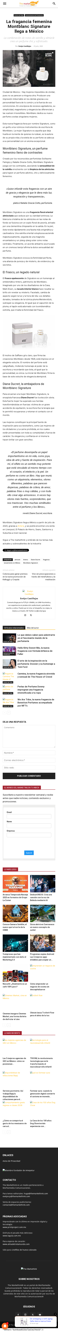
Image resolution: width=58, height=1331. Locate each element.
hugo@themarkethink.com (36, 1193)
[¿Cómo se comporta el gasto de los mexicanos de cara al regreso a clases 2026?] (15, 1109)
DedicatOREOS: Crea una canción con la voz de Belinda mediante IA (41, 897)
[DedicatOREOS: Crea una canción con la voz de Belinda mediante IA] (42, 883)
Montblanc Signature (30, 563)
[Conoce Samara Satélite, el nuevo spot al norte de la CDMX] (15, 913)
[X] (32, 615)
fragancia (46, 560)
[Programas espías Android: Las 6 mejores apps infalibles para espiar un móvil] (42, 943)
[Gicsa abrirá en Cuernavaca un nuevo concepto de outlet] (42, 913)
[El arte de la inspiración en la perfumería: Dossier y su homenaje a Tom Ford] (9, 664)
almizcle (17, 560)
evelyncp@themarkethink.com (16, 1196)
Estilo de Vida (18, 15)
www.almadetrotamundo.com (16, 1244)
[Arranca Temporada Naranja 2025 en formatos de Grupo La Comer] (15, 883)
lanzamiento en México (12, 563)
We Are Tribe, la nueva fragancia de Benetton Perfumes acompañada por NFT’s (36, 702)
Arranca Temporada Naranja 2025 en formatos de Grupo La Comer (15, 897)
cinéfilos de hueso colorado (24, 1249)
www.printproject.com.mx (14, 1227)
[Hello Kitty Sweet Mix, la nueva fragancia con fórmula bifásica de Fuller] (9, 651)
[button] (4, 3)
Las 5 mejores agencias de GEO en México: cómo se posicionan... (14, 1061)
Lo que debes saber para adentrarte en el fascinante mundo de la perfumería (36, 638)
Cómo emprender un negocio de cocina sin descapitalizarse (39, 987)
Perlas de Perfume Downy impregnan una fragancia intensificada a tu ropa (31, 689)
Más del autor (33, 628)
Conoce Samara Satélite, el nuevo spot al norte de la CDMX (15, 927)
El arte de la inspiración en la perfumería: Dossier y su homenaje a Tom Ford (36, 663)
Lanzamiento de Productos (34, 15)
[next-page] (8, 712)
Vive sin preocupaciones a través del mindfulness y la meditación (43, 577)
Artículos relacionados (14, 628)
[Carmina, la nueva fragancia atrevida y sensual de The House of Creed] (9, 677)
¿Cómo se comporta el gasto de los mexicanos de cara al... (15, 1123)
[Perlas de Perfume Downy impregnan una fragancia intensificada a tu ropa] (9, 689)
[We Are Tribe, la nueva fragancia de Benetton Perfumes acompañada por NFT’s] (9, 702)
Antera (21, 526)
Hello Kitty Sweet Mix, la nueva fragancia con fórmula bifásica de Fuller (35, 650)
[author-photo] (29, 594)
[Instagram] (26, 615)
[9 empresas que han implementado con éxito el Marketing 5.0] (15, 943)
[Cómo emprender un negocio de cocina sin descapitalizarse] (42, 973)
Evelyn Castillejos (24, 46)
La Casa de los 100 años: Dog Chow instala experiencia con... (41, 1123)
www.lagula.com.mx (12, 1235)
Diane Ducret (35, 560)
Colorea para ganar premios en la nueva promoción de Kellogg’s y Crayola (15, 577)
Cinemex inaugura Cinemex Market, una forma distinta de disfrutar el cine (14, 1016)
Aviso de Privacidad (11, 1161)
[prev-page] (4, 712)
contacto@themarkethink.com (16, 1205)
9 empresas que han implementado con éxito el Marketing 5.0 (14, 957)
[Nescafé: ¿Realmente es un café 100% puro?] (15, 973)
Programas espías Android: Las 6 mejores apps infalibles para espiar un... (42, 957)
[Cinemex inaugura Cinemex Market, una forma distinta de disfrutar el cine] (15, 1002)
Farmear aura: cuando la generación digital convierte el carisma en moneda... (42, 1094)
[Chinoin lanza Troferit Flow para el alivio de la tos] (42, 1002)
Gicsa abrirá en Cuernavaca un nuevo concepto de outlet (42, 927)
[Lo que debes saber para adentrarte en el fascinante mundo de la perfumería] (9, 638)
